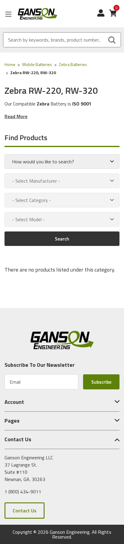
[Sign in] (103, 16)
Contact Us (24, 510)
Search (62, 238)
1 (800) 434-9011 (23, 491)
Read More (16, 116)
